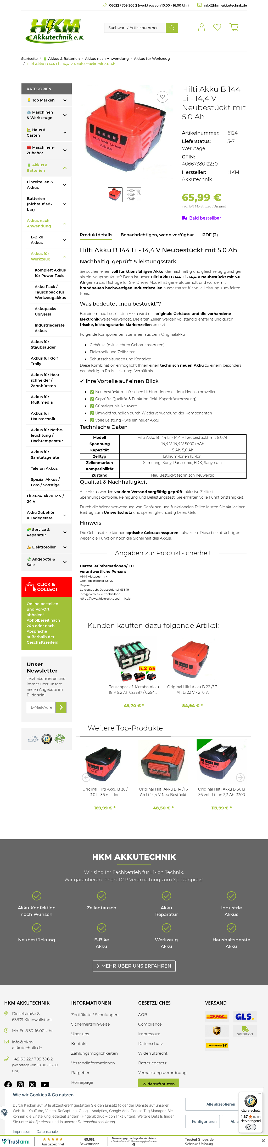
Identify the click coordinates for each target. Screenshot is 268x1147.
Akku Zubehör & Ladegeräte (40, 515)
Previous (88, 777)
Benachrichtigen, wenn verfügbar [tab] (157, 234)
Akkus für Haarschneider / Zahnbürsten (46, 380)
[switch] (250, 1127)
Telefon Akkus (44, 468)
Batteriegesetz (152, 1062)
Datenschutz (47, 1131)
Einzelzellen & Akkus (40, 185)
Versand (220, 206)
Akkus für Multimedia (42, 399)
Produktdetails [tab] (96, 234)
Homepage (82, 1082)
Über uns (80, 1033)
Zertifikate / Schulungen (95, 1014)
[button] (201, 27)
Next (239, 777)
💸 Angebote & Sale (41, 562)
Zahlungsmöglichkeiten (94, 1053)
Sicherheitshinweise (90, 1024)
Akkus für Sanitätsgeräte (45, 455)
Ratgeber (80, 1072)
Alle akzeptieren (220, 1104)
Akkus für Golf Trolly (44, 361)
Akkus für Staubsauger (43, 344)
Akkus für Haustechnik (43, 416)
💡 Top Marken (41, 100)
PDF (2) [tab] (210, 234)
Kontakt (79, 1043)
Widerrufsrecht (153, 1053)
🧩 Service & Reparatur (38, 532)
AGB (142, 1014)
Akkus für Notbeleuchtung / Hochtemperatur (47, 435)
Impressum (22, 1131)
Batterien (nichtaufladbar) (39, 204)
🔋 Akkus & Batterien (37, 168)
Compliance (150, 1024)
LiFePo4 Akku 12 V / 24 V (45, 499)
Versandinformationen (93, 1062)
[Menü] (259, 1095)
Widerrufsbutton (158, 1084)
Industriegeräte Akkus (50, 328)
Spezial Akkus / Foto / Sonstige (45, 482)
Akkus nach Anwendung (39, 223)
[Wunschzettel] (217, 27)
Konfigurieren (204, 1121)
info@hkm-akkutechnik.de (225, 5)
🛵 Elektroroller (41, 547)
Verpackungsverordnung (162, 1072)
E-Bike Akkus (37, 240)
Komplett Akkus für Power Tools (50, 273)
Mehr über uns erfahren (136, 966)
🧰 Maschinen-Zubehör (40, 150)
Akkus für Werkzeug (41, 256)
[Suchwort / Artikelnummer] (172, 28)
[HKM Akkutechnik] (54, 31)
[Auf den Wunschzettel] (162, 97)
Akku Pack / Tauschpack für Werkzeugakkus (50, 292)
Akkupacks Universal (45, 311)
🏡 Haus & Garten (36, 132)
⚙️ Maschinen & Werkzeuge (40, 115)
